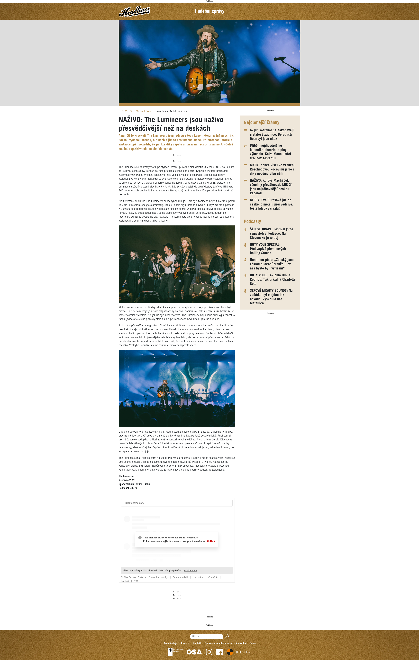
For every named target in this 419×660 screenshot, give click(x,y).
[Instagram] (209, 652)
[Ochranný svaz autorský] (194, 652)
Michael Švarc (144, 111)
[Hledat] (226, 636)
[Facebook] (219, 652)
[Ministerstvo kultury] (175, 652)
